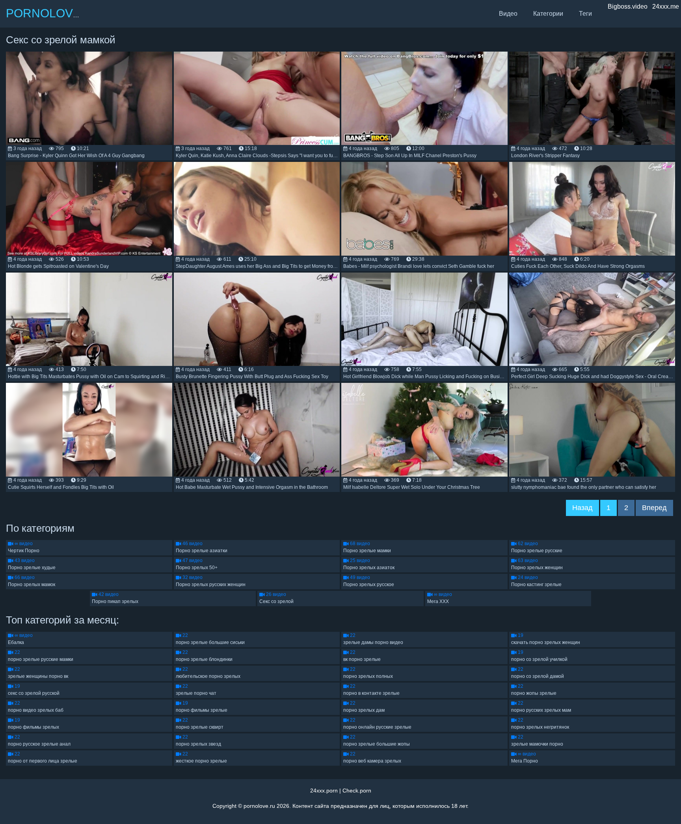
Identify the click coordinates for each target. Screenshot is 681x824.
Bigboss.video (628, 6)
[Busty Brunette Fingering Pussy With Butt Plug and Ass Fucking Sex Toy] (257, 319)
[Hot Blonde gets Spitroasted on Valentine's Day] (89, 208)
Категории (548, 13)
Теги (585, 13)
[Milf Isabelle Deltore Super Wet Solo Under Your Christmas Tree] (424, 429)
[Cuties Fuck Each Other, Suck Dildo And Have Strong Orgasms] (592, 208)
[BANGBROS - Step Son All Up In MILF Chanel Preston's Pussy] (424, 98)
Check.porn (356, 790)
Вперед (654, 508)
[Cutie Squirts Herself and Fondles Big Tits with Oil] (89, 429)
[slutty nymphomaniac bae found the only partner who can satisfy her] (592, 429)
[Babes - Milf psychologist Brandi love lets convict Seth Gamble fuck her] (424, 208)
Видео (508, 13)
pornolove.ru (259, 806)
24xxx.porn (324, 790)
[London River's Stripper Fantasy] (592, 98)
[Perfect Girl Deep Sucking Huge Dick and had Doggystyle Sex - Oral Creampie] (592, 319)
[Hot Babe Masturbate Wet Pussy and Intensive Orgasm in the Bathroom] (257, 429)
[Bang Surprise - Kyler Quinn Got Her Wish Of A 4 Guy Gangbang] (89, 98)
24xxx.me (665, 6)
